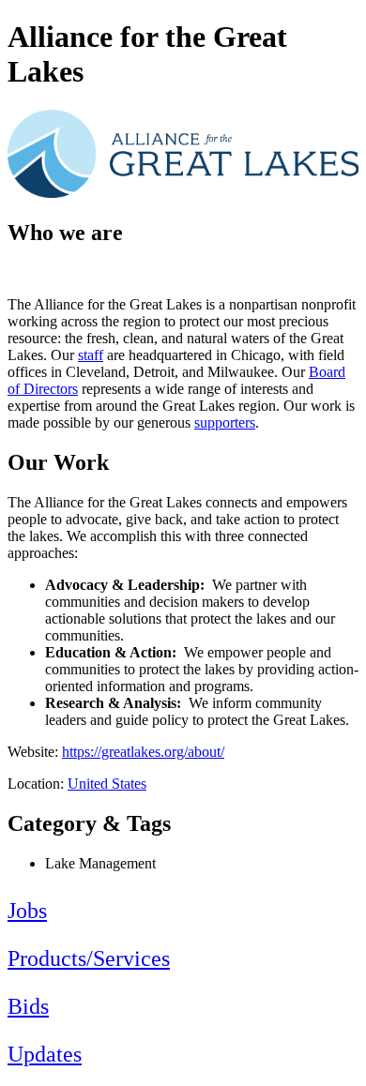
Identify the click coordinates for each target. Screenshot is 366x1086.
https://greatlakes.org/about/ (143, 752)
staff (90, 355)
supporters (224, 422)
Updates (45, 1054)
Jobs (27, 910)
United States (107, 784)
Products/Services (89, 958)
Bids (28, 1006)
